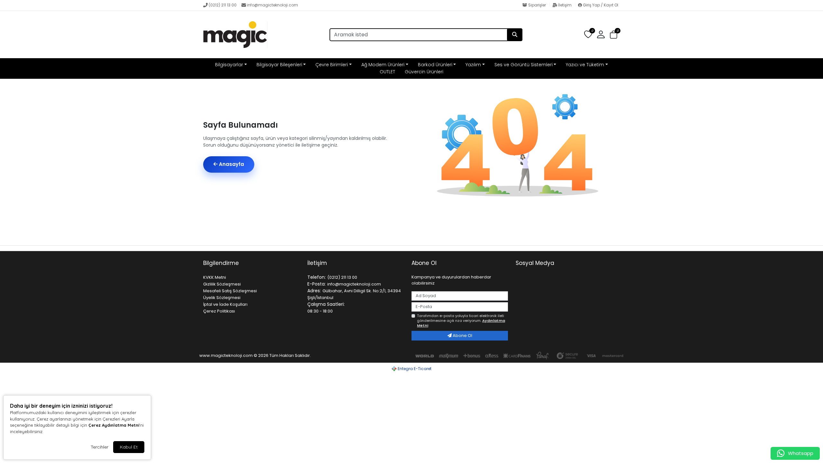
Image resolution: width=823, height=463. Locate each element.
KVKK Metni (214, 277)
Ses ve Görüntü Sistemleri (523, 64)
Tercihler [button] (99, 447)
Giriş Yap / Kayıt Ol (600, 5)
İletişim (565, 5)
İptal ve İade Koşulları (225, 304)
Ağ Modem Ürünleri (382, 64)
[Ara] (514, 34)
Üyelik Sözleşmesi (221, 298)
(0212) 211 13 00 (223, 5)
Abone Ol (462, 335)
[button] (614, 35)
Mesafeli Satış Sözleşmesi (230, 291)
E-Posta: (316, 284)
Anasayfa (231, 164)
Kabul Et (129, 447)
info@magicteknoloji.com (272, 5)
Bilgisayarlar (229, 64)
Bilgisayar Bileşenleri (279, 64)
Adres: (314, 290)
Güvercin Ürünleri (424, 71)
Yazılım (473, 64)
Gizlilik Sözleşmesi (222, 284)
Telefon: (316, 277)
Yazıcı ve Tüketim (585, 64)
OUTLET (387, 71)
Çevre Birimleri (331, 64)
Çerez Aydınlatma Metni (113, 425)
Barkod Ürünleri (435, 64)
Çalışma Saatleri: (326, 304)
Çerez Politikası (219, 311)
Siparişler (537, 5)
